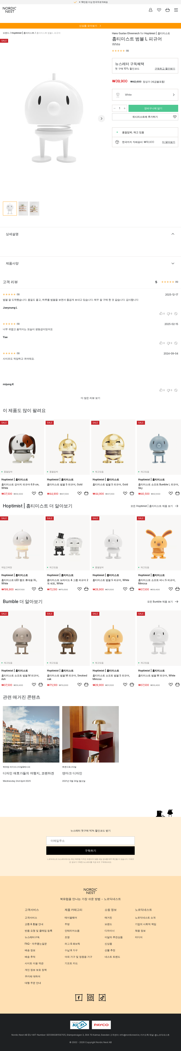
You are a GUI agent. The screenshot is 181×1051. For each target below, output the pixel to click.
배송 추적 (30, 956)
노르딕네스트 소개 (145, 917)
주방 (67, 924)
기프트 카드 (71, 963)
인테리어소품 (72, 930)
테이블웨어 (71, 917)
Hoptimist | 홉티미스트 (22, 33)
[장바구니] (167, 10)
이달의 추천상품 (114, 937)
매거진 (108, 917)
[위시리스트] (159, 10)
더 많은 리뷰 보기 (90, 397)
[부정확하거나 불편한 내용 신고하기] (176, 314)
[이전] (6, 118)
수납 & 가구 (71, 950)
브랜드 (6, 33)
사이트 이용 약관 (34, 963)
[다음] (101, 118)
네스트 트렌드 (112, 956)
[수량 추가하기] (124, 108)
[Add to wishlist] (34, 493)
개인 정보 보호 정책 (36, 969)
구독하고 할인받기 (165, 68)
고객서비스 (31, 917)
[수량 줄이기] (114, 108)
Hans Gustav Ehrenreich (126, 33)
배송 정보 (30, 950)
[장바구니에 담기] (41, 493)
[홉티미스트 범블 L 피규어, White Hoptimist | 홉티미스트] (54, 118)
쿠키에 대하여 (32, 976)
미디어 (138, 937)
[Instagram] (90, 997)
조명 (67, 937)
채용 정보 (140, 930)
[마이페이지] (150, 10)
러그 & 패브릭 (72, 943)
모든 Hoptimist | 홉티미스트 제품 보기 (152, 505)
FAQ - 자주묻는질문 (36, 943)
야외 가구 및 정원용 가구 (78, 956)
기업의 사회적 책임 (145, 924)
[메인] (9, 10)
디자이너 (110, 930)
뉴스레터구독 (32, 937)
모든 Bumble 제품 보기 (160, 601)
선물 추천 (110, 950)
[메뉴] (176, 10)
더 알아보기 (168, 141)
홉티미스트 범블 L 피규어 (48, 33)
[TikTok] (102, 997)
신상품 (108, 943)
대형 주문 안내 (33, 982)
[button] (120, 50)
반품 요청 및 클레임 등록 (38, 930)
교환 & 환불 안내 (34, 924)
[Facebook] (79, 997)
